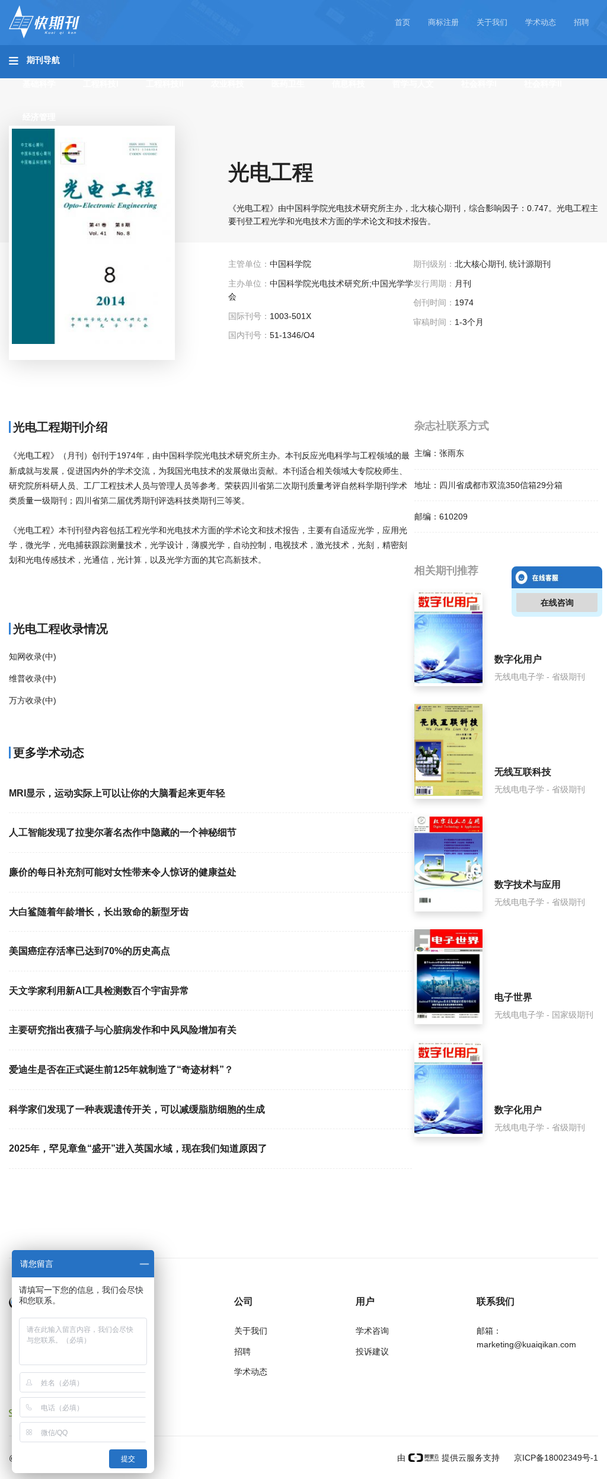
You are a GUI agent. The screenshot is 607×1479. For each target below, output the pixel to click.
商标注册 (443, 22)
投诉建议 (372, 1351)
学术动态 (540, 22)
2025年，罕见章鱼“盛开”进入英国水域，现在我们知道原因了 (138, 1148)
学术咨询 (372, 1330)
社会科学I (479, 83)
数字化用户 (518, 659)
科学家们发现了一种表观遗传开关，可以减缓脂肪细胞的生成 (137, 1109)
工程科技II (165, 83)
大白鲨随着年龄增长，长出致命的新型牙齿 (99, 912)
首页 (402, 22)
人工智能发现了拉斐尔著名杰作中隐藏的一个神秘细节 (123, 832)
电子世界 (513, 997)
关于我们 (492, 22)
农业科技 (227, 83)
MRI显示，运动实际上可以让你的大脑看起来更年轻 (117, 793)
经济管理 (39, 117)
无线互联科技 (522, 772)
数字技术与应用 (527, 884)
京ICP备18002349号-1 (555, 1457)
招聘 (581, 22)
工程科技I (101, 83)
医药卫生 (288, 83)
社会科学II (543, 83)
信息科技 (348, 83)
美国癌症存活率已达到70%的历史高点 (89, 951)
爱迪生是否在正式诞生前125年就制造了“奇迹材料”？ (121, 1069)
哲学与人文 (413, 83)
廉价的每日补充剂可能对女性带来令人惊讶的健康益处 (123, 872)
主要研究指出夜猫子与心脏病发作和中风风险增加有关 (123, 1030)
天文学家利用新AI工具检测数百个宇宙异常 (99, 991)
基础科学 (39, 83)
